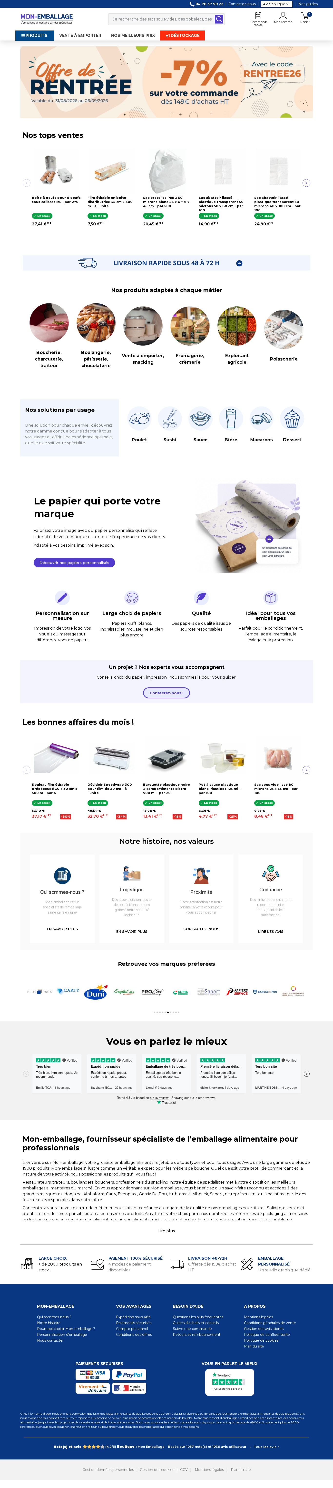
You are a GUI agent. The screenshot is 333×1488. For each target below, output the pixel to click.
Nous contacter (50, 1340)
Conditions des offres (134, 1334)
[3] (93, 1447)
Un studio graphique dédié (284, 1270)
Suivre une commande (192, 1328)
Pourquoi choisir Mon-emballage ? (66, 1328)
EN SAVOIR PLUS (62, 928)
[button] (74, 562)
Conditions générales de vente (270, 1323)
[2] (89, 1447)
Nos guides (308, 4)
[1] (85, 1447)
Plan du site (254, 1346)
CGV (184, 1470)
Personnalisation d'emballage (62, 1334)
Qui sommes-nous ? (54, 1317)
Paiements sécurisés (133, 1323)
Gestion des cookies (157, 1470)
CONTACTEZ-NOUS (201, 928)
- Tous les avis (166, 1446)
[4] (98, 1447)
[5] (102, 1447)
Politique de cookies (261, 1340)
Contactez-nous (242, 4)
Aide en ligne (274, 4)
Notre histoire (48, 1323)
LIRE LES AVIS (271, 931)
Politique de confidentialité (267, 1334)
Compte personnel (132, 1328)
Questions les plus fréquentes (198, 1317)
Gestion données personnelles (108, 1470)
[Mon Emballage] (46, 19)
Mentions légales (258, 1317)
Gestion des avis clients (264, 1328)
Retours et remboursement (196, 1334)
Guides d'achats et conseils (196, 1323)
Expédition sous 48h (133, 1317)
